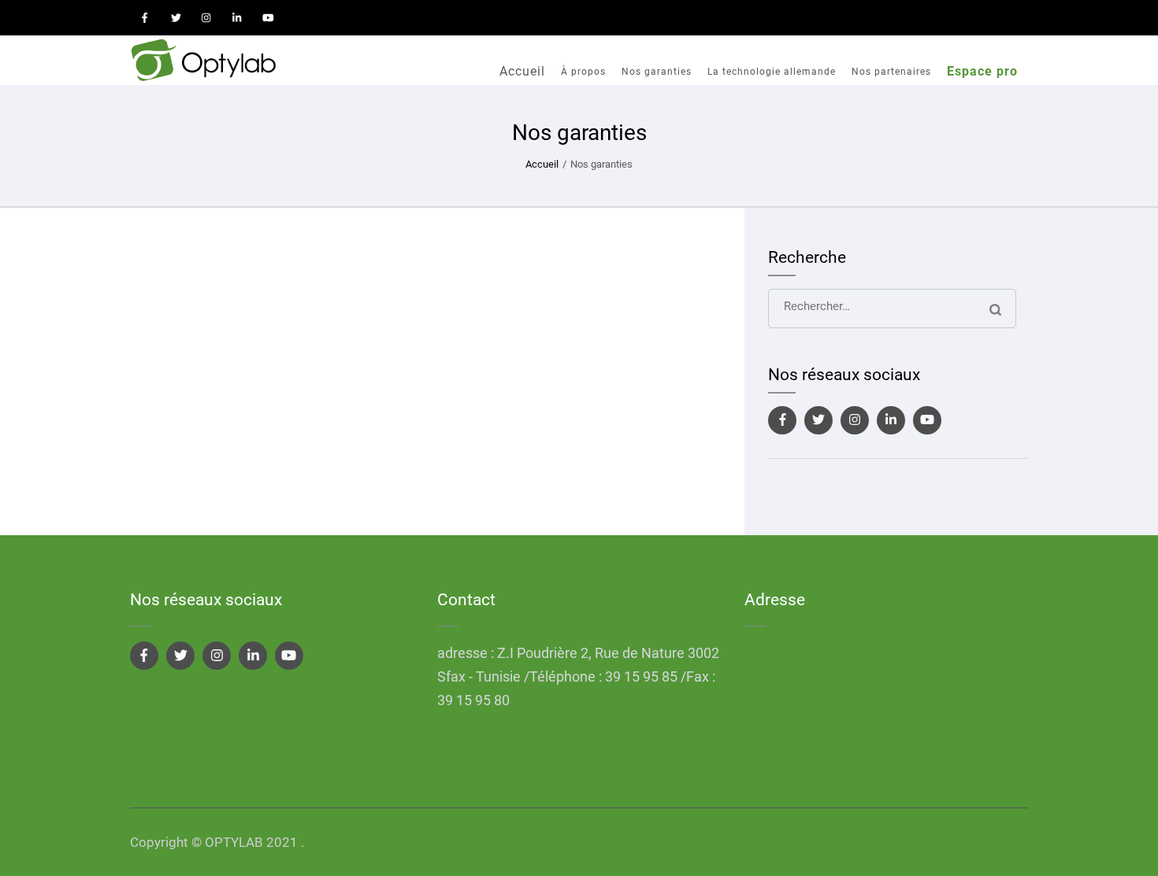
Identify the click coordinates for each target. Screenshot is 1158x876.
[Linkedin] (891, 420)
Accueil (522, 71)
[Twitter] (818, 420)
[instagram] (206, 17)
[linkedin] (237, 17)
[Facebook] (782, 420)
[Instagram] (855, 420)
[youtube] (268, 17)
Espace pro (982, 71)
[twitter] (176, 17)
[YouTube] (927, 420)
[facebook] (145, 17)
